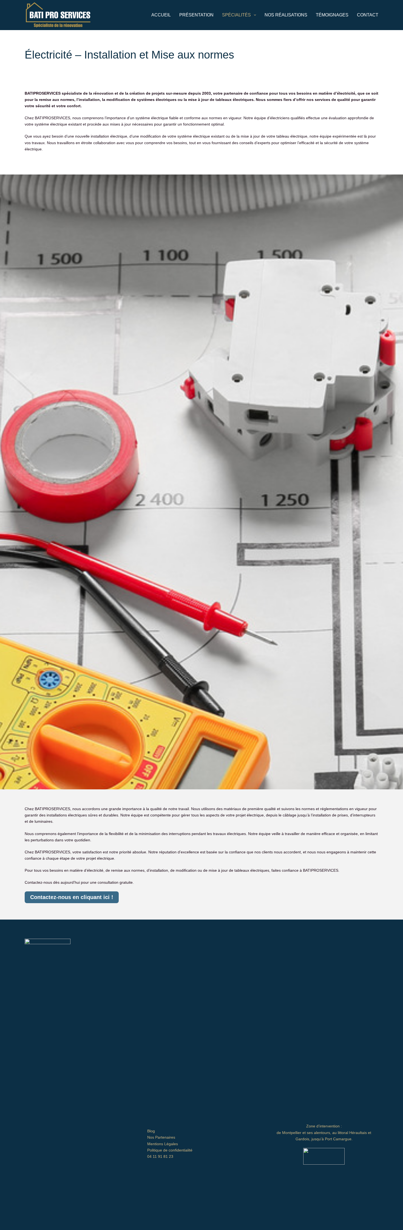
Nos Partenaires (161, 1137)
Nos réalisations (286, 15)
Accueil (161, 15)
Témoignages (332, 15)
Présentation (196, 15)
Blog (151, 1131)
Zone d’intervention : (324, 1126)
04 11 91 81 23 (160, 1156)
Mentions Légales (162, 1144)
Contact (367, 15)
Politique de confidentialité (169, 1150)
